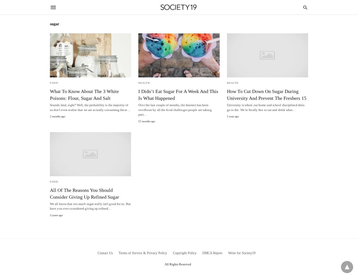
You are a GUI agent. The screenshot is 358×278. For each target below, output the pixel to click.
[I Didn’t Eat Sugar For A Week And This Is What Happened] (178, 55)
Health (144, 83)
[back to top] (347, 267)
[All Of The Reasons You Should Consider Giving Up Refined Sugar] (90, 154)
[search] (305, 7)
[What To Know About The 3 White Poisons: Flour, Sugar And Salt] (90, 55)
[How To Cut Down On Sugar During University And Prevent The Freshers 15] (267, 55)
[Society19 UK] (178, 7)
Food (54, 83)
